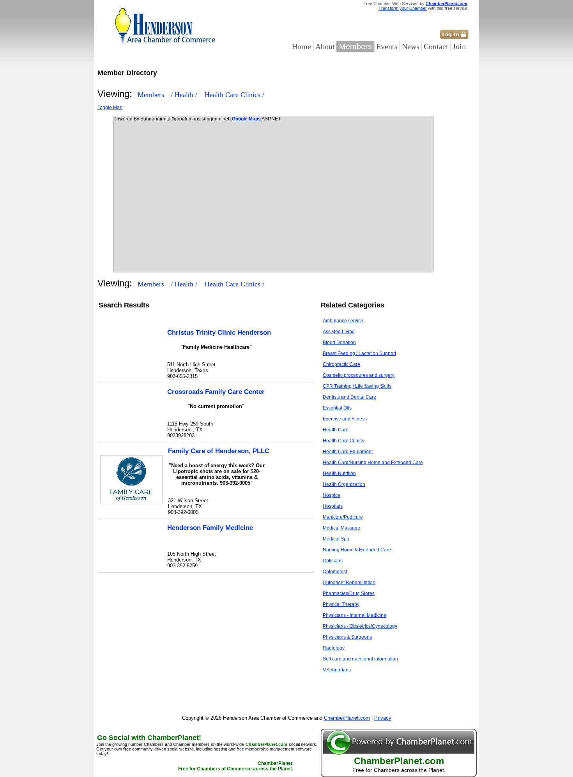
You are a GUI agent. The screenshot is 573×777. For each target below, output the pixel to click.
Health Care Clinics (343, 440)
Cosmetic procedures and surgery (358, 375)
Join (459, 46)
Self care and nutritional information (360, 659)
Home (301, 46)
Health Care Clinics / (234, 95)
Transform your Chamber (402, 8)
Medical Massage (341, 528)
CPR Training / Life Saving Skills (357, 386)
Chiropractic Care (341, 364)
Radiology (334, 648)
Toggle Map (109, 107)
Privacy (382, 718)
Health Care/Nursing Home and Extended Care (373, 462)
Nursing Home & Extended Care (357, 550)
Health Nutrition (339, 473)
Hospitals (333, 506)
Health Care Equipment (348, 451)
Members (355, 46)
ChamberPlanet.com (446, 3)
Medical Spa (336, 539)
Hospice (331, 495)
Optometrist (335, 571)
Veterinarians (337, 670)
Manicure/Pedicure (343, 517)
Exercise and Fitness (345, 419)
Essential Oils (337, 408)
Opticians (333, 560)
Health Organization (344, 484)
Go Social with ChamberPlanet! (149, 738)
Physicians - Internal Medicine (354, 615)
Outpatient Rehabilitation (349, 582)
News (410, 46)
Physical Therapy (341, 604)
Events (387, 46)
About (325, 46)
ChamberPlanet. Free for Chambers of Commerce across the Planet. (236, 766)
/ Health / (185, 95)
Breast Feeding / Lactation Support (359, 353)
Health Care (335, 430)
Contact (436, 46)
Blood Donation (339, 342)
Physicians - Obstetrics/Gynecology (360, 626)
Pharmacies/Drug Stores (349, 593)
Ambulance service (343, 320)
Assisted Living (339, 331)
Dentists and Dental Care (349, 397)
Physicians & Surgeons (347, 637)
